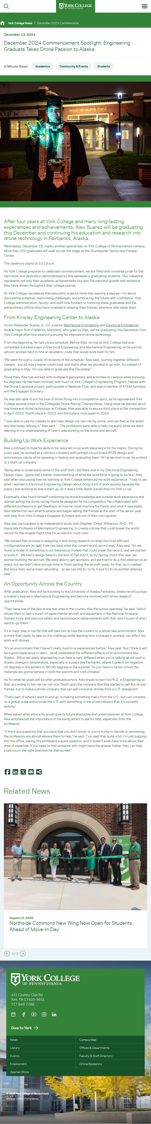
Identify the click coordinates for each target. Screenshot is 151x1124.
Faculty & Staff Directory (96, 1056)
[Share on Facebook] (8, 771)
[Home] (4, 22)
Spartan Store (19, 1072)
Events (14, 1056)
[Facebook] (23, 1014)
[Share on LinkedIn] (16, 771)
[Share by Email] (31, 771)
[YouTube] (33, 1014)
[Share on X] (24, 771)
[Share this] (39, 771)
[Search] (6, 6)
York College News (20, 23)
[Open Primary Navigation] (145, 6)
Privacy (140, 1098)
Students (103, 66)
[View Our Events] (13, 1014)
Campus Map (87, 1040)
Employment (18, 1064)
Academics (42, 66)
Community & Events (74, 66)
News (13, 1040)
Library (15, 1048)
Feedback (127, 1098)
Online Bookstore (90, 1064)
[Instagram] (44, 1014)
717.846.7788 (22, 1004)
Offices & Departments (94, 1048)
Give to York (21, 1027)
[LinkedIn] (54, 1014)
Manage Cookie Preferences (22, 1098)
